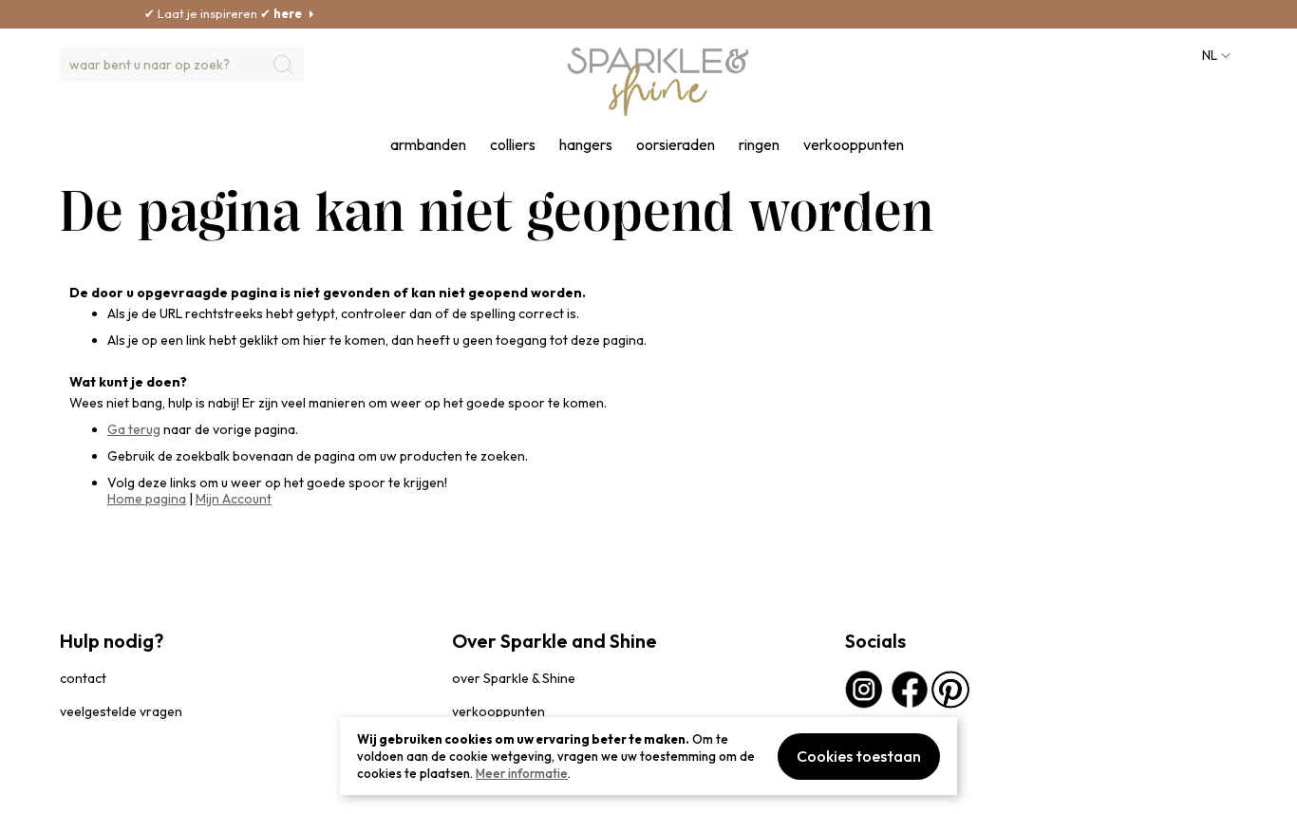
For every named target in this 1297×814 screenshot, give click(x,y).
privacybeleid (95, 790)
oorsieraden (675, 145)
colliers (513, 145)
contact (83, 678)
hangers (585, 145)
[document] (648, 756)
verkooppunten (853, 145)
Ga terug (133, 429)
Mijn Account (234, 498)
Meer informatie (522, 773)
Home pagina (146, 498)
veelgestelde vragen (121, 711)
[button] (1214, 55)
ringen (759, 145)
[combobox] (182, 64)
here (263, 13)
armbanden (428, 145)
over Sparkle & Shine (513, 678)
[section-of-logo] (658, 81)
